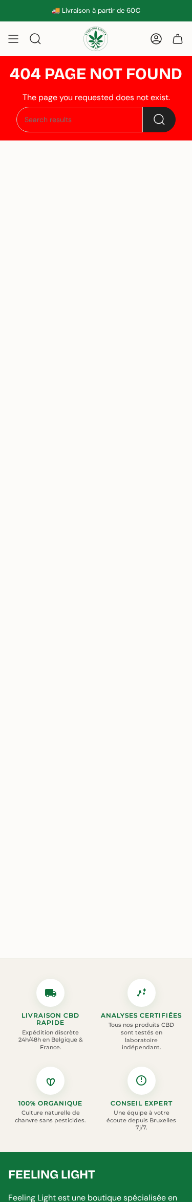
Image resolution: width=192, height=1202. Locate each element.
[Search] (159, 119)
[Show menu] (13, 39)
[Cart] (177, 39)
